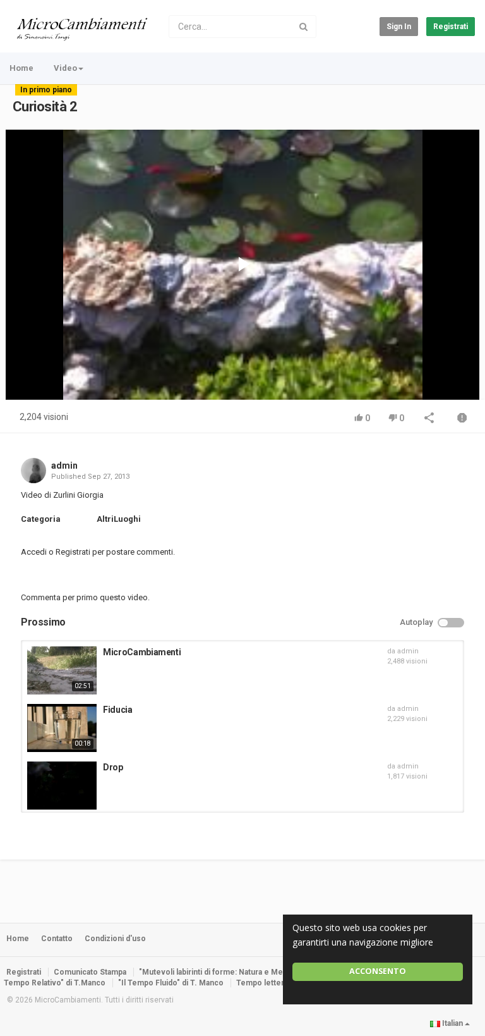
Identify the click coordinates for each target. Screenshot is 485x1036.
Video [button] (65, 68)
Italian (452, 1023)
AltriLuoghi (119, 519)
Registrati (450, 26)
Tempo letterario (267, 982)
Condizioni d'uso (115, 938)
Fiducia (118, 710)
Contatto (57, 938)
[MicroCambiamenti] (62, 670)
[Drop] (62, 786)
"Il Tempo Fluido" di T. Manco (171, 982)
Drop (113, 767)
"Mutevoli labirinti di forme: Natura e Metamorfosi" (230, 972)
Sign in (398, 26)
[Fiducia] (62, 728)
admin (64, 465)
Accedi (34, 552)
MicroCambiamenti (142, 652)
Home (21, 68)
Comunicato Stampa (90, 972)
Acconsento (377, 971)
